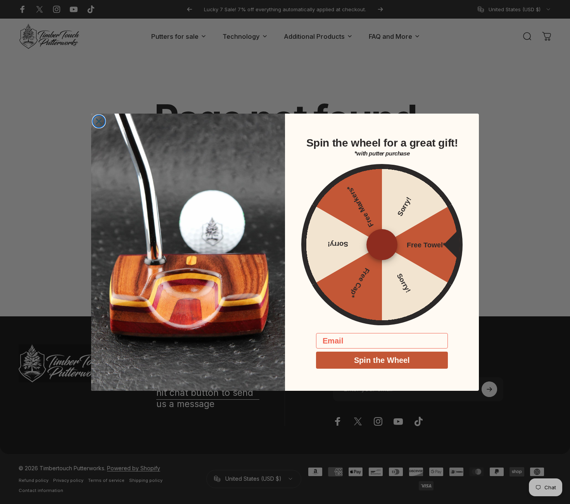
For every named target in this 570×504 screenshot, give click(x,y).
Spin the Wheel (382, 360)
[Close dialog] (99, 121)
